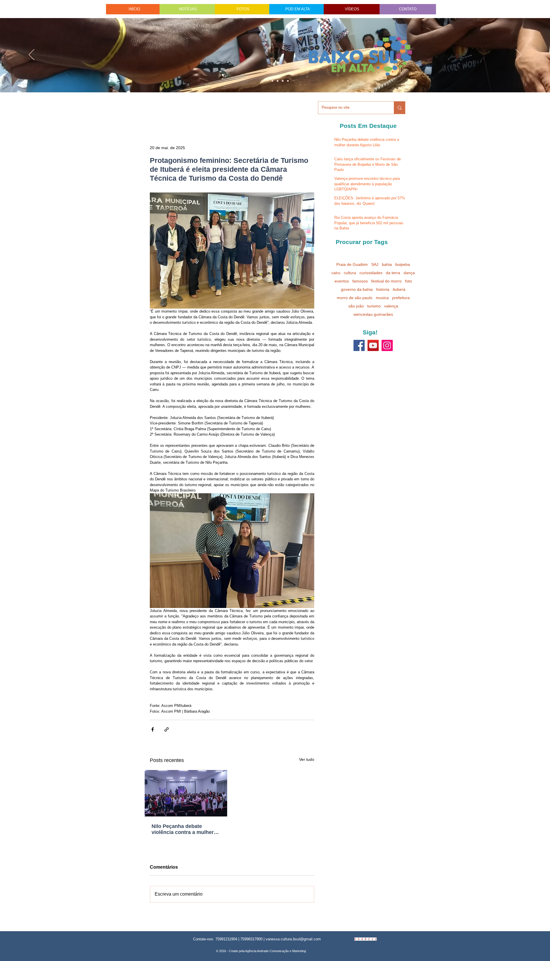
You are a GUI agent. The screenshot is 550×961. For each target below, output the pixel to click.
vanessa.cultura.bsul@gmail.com (293, 939)
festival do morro (386, 281)
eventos (342, 281)
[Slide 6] (272, 81)
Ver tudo (306, 759)
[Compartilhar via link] (166, 729)
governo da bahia (357, 289)
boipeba (402, 264)
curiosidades (371, 272)
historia (382, 289)
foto (408, 281)
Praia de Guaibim (352, 264)
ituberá (399, 289)
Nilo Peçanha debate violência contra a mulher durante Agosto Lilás (183, 829)
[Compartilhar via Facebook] (152, 729)
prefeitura (401, 297)
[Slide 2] (277, 81)
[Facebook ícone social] (359, 345)
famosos (360, 281)
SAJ (374, 264)
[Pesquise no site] (399, 108)
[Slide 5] (283, 81)
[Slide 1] (262, 81)
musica (382, 297)
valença (391, 306)
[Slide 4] (267, 81)
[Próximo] (518, 55)
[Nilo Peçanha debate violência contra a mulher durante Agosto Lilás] (186, 793)
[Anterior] (31, 55)
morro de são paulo (354, 297)
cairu (335, 272)
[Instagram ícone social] (387, 345)
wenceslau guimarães (373, 314)
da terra (393, 272)
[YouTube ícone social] (373, 345)
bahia (387, 264)
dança (409, 272)
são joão (356, 306)
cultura (350, 272)
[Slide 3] (288, 81)
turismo (374, 306)
